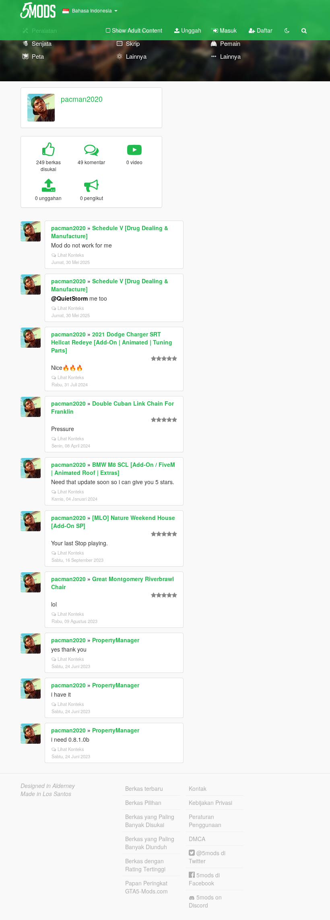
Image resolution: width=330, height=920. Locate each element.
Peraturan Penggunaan (205, 821)
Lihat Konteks (71, 255)
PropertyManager (115, 640)
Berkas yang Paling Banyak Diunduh (149, 843)
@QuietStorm (69, 298)
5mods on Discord (205, 901)
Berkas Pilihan (143, 802)
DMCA (197, 839)
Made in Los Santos (46, 794)
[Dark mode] (286, 30)
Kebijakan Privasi (210, 802)
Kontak (197, 788)
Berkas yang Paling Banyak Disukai (149, 821)
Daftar (263, 30)
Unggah (190, 30)
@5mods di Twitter (207, 857)
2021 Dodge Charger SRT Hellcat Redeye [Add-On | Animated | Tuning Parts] (111, 342)
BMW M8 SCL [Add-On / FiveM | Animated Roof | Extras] (113, 468)
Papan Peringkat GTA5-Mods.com (146, 887)
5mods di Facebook (204, 879)
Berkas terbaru (144, 788)
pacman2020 (82, 98)
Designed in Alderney (48, 786)
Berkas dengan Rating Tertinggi (145, 865)
